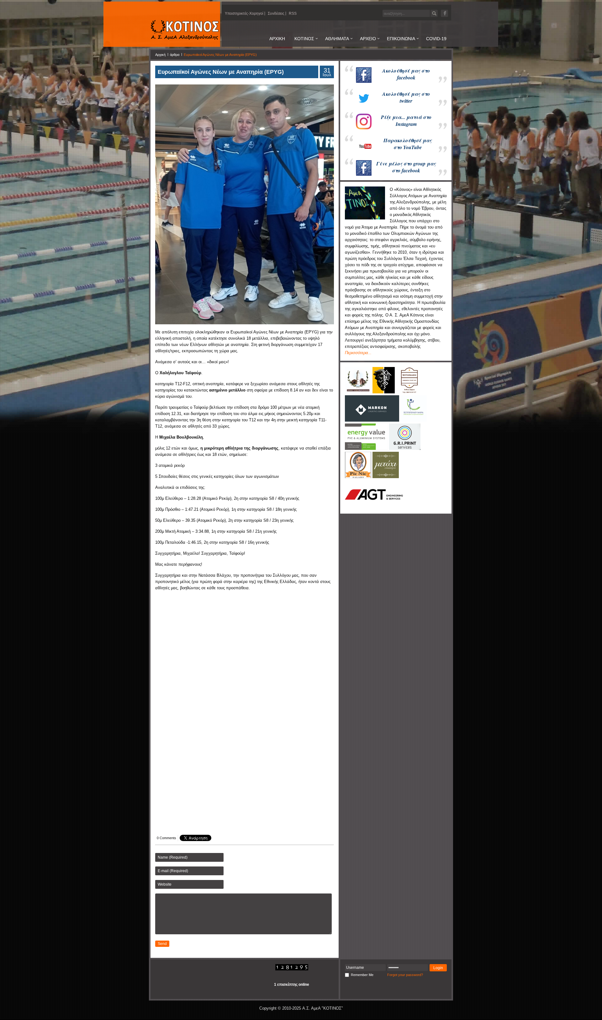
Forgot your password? (405, 975)
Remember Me (362, 975)
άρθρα (174, 55)
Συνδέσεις (276, 13)
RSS (293, 13)
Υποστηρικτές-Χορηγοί (244, 13)
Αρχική (160, 55)
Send (162, 944)
